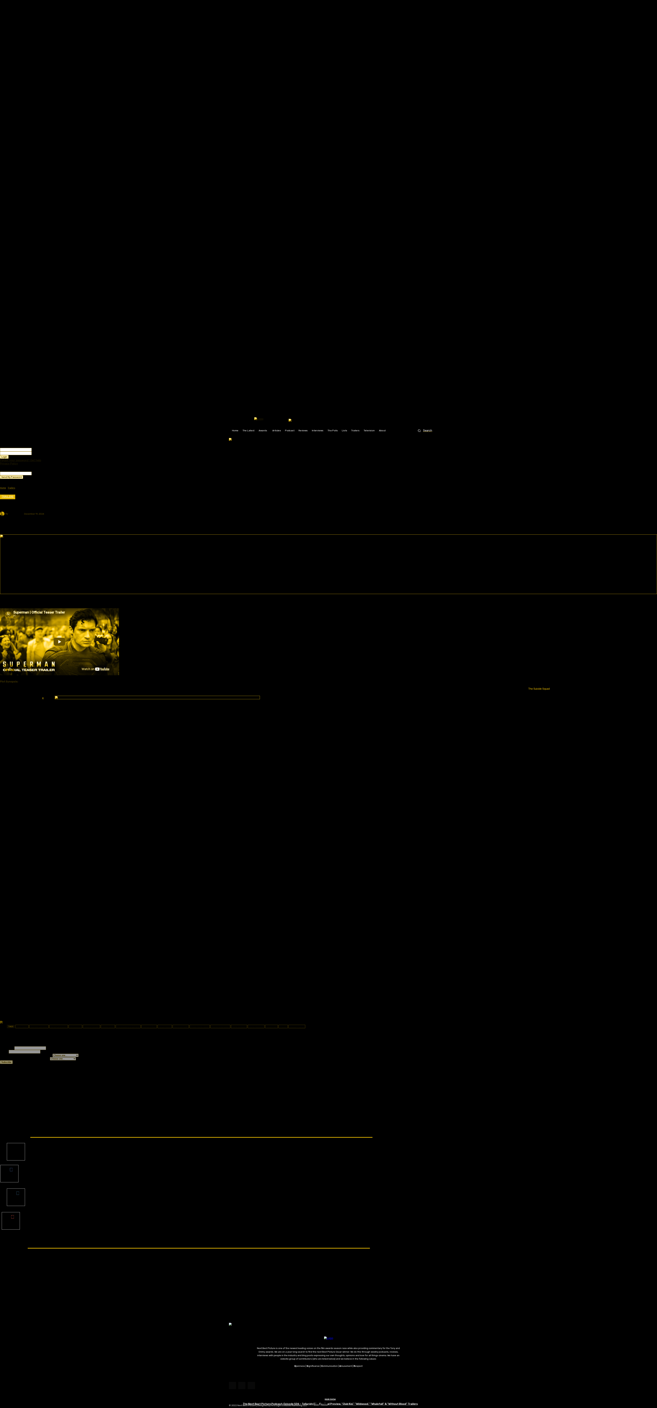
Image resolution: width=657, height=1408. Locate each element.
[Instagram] (241, 1385)
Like (9, 1167)
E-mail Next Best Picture (328, 1374)
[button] (423, 431)
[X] (251, 1385)
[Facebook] (232, 1385)
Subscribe (11, 1214)
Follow (16, 1145)
